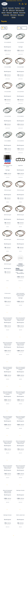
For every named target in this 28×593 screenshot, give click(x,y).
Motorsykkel (21, 15)
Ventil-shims (6, 15)
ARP (4, 10)
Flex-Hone (17, 8)
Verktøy (13, 17)
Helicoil (22, 8)
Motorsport (9, 12)
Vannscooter (22, 12)
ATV (7, 10)
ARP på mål (12, 10)
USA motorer (13, 15)
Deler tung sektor (20, 10)
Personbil (5, 8)
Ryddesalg (15, 12)
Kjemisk (4, 12)
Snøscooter (11, 8)
